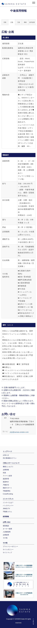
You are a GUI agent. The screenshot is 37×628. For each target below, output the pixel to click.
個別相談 (6, 526)
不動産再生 (6, 491)
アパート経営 (7, 476)
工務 (18, 22)
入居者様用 (6, 532)
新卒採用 (32, 22)
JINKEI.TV (6, 508)
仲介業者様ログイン (10, 458)
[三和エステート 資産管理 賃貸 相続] (18, 566)
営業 (5, 22)
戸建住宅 (6, 485)
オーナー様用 (7, 529)
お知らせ (6, 455)
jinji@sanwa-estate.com (19, 432)
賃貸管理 (6, 479)
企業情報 (6, 470)
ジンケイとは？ (8, 502)
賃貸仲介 (6, 482)
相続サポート (7, 488)
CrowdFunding (8, 494)
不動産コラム (7, 511)
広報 (11, 22)
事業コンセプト (8, 466)
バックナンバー (8, 505)
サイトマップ (7, 552)
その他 (5, 538)
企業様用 (6, 535)
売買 (4, 473)
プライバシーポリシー (10, 546)
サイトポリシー (8, 549)
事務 (25, 22)
